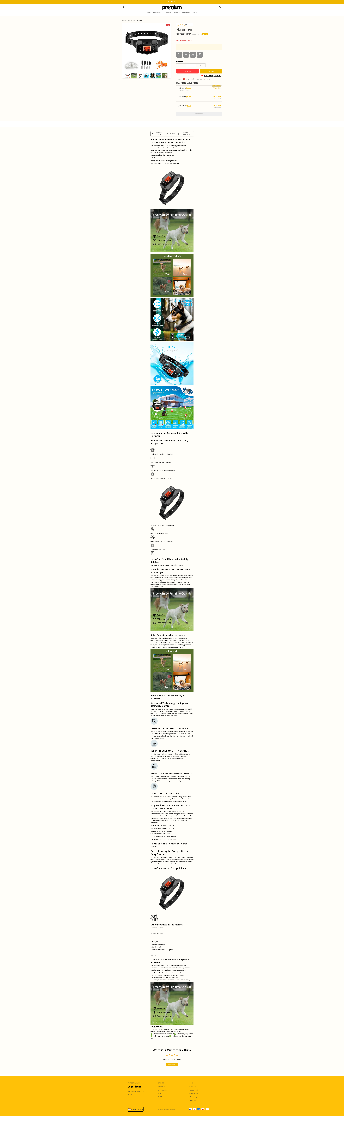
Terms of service (194, 1090)
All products (131, 20)
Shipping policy (193, 1093)
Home (124, 20)
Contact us (161, 1087)
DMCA (160, 1097)
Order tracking (162, 1090)
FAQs (159, 1093)
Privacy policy (193, 1087)
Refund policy (193, 1100)
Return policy (193, 1097)
